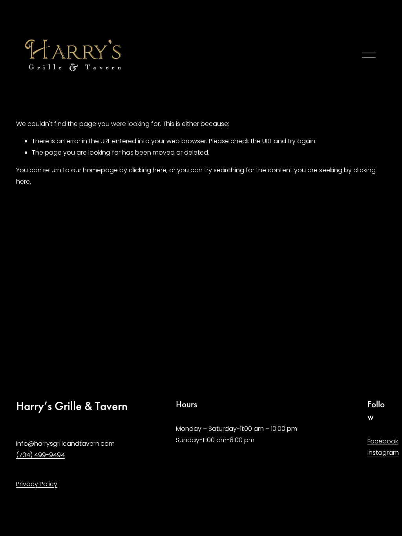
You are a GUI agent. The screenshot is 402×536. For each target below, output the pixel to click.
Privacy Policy (36, 484)
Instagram (383, 452)
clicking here (147, 170)
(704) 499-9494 (40, 454)
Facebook (382, 441)
